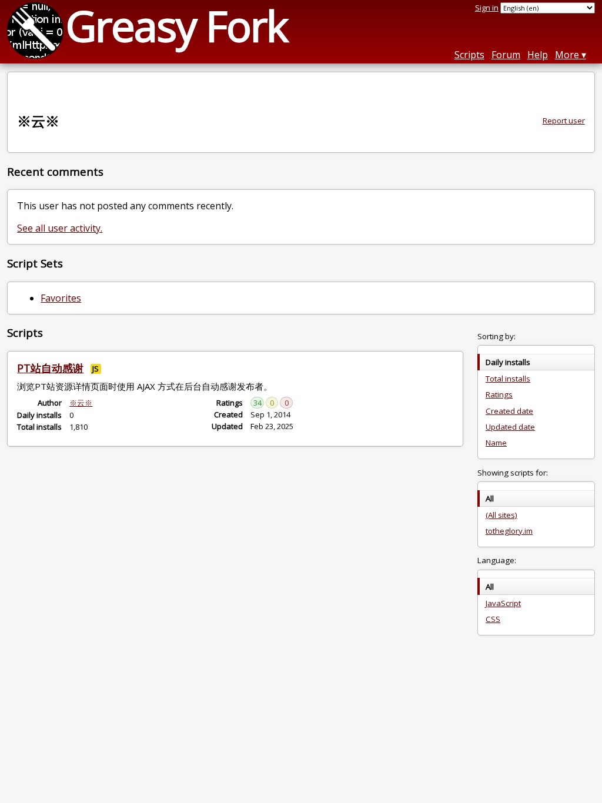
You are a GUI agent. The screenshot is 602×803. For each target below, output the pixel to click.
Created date (509, 411)
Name (496, 442)
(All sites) (501, 515)
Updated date (510, 426)
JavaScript (503, 603)
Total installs (508, 378)
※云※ (80, 402)
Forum (505, 54)
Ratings (499, 394)
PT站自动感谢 (50, 368)
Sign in (487, 7)
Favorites (61, 298)
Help (537, 54)
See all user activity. (59, 228)
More (567, 54)
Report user (564, 120)
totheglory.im (509, 531)
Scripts (469, 54)
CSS (493, 619)
